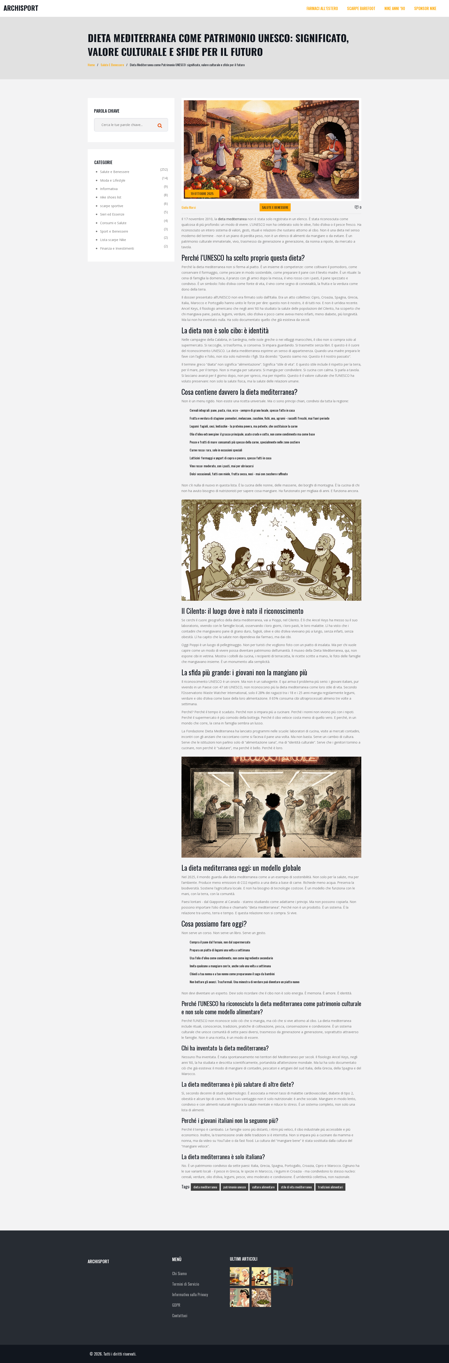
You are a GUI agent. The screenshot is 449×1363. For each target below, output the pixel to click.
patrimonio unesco (234, 1186)
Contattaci (179, 1315)
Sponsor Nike (425, 8)
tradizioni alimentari (330, 1186)
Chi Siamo (179, 1273)
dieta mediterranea (205, 1186)
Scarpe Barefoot (361, 8)
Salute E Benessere (112, 64)
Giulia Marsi (188, 207)
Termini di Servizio (185, 1284)
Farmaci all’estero (322, 8)
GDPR (176, 1305)
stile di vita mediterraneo (296, 1186)
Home (91, 64)
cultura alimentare (263, 1186)
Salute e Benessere (275, 207)
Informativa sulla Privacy (190, 1294)
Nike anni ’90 (394, 8)
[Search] (159, 126)
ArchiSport (21, 8)
